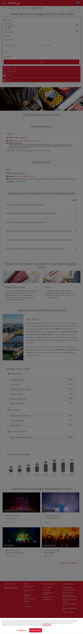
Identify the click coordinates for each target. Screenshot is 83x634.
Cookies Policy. (47, 625)
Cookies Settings (21, 630)
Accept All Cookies (35, 630)
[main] (41, 626)
